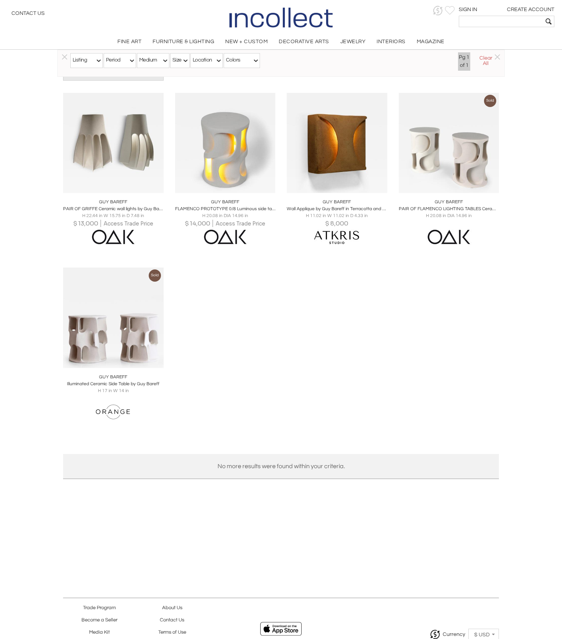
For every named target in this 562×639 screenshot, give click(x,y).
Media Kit (99, 632)
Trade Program (99, 607)
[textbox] (501, 21)
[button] (438, 10)
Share (108, 185)
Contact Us (28, 13)
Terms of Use (172, 632)
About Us (172, 607)
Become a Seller (99, 620)
